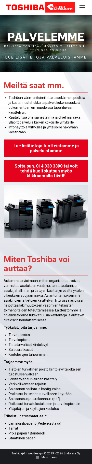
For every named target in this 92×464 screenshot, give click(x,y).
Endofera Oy (72, 453)
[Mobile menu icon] (82, 7)
